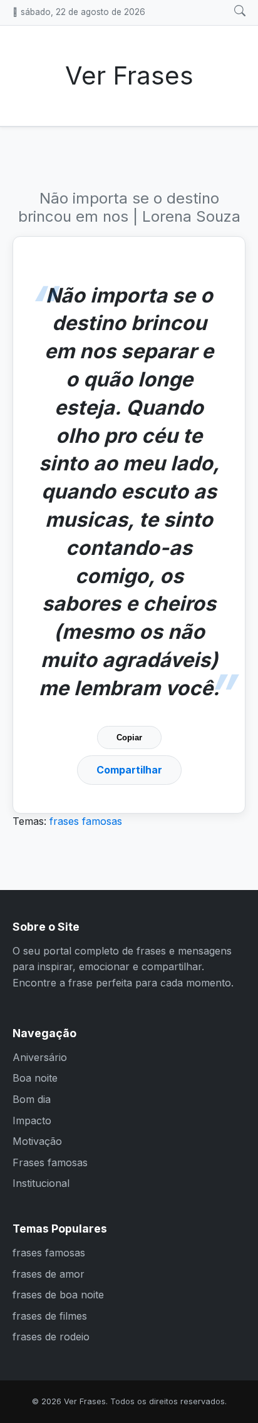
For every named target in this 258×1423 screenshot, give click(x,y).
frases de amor (49, 1274)
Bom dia (32, 1099)
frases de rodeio (51, 1336)
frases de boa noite (58, 1294)
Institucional (41, 1183)
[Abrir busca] (239, 11)
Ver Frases (129, 75)
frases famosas (85, 821)
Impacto (32, 1120)
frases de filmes (50, 1316)
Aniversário (40, 1057)
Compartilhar (129, 769)
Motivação (37, 1141)
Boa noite (35, 1078)
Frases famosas (50, 1162)
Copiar (129, 737)
